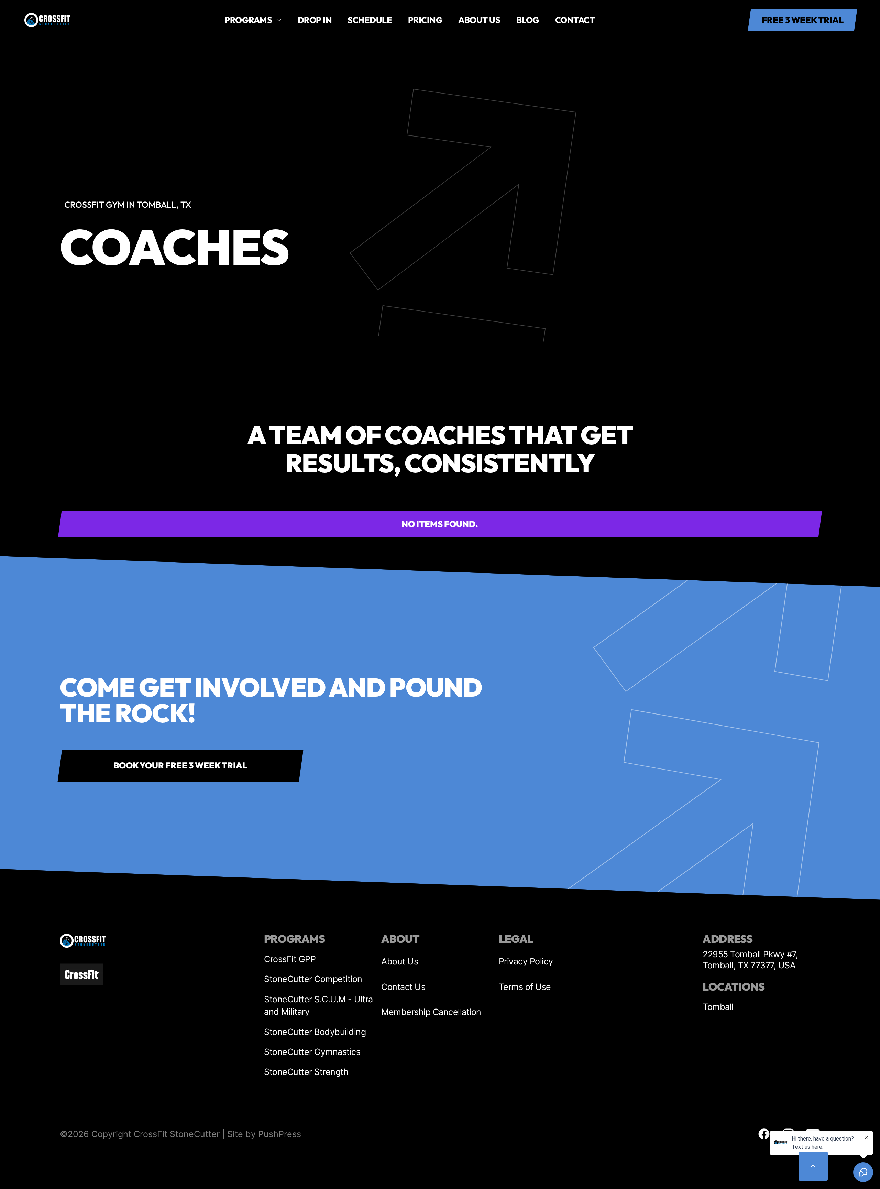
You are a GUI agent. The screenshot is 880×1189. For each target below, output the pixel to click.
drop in (315, 19)
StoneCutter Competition (313, 979)
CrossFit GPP (290, 959)
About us (479, 19)
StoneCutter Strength (306, 1072)
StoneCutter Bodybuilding (315, 1032)
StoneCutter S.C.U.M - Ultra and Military (318, 1005)
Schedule (370, 19)
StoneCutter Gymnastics (312, 1052)
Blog (527, 19)
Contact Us (403, 987)
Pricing (425, 19)
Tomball (718, 1007)
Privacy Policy (526, 961)
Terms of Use (525, 987)
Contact (575, 19)
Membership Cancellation (431, 1012)
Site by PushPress (264, 1134)
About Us (399, 961)
